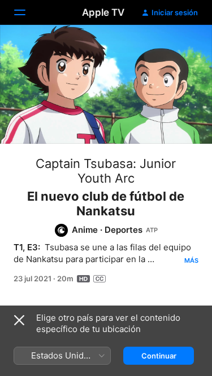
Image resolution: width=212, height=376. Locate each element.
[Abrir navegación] (26, 12)
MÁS (191, 260)
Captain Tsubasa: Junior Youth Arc (106, 170)
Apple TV (103, 12)
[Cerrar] (19, 320)
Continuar (158, 355)
